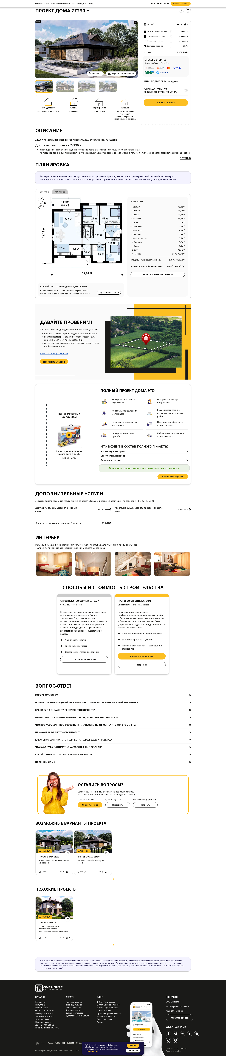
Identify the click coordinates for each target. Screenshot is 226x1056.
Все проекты (41, 1002)
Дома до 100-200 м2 (44, 1025)
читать (184, 158)
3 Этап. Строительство (107, 1007)
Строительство (73, 1010)
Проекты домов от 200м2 (47, 1028)
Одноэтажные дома (44, 1010)
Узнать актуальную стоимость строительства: (160, 90)
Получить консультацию (84, 659)
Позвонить (117, 805)
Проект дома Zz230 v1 (89, 857)
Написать (145, 805)
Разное (100, 1022)
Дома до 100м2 (42, 1019)
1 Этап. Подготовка (106, 1002)
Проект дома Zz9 (48, 922)
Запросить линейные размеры (158, 274)
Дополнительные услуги (77, 1015)
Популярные (41, 1005)
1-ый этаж (43, 191)
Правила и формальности (108, 1013)
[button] (38, 879)
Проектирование (104, 1019)
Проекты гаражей (43, 1022)
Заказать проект (166, 102)
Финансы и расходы (106, 1016)
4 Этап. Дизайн (104, 1010)
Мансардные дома (44, 1013)
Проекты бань (41, 1007)
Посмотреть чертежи (172, 476)
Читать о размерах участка (54, 353)
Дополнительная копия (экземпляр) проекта (58, 523)
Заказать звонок (181, 3)
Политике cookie (91, 1051)
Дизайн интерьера (74, 1013)
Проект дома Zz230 (49, 857)
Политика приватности (176, 1048)
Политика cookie (173, 1051)
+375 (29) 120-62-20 (174, 1011)
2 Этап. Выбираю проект (108, 1005)
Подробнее (142, 665)
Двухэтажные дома (44, 1016)
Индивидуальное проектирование (74, 1006)
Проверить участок (54, 361)
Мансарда (60, 191)
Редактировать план (109, 292)
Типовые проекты (74, 1002)
